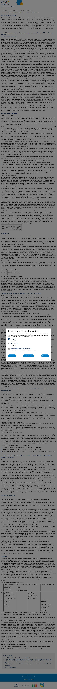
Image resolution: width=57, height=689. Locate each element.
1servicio (13, 341)
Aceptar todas (45, 355)
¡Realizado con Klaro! (45, 359)
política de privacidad (28, 336)
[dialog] (28, 344)
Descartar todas (12, 355)
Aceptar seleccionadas (28, 355)
